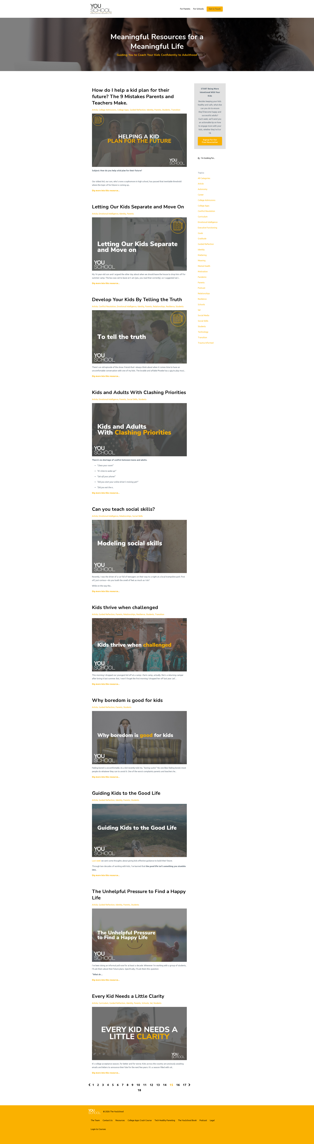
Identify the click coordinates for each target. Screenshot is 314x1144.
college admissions (107, 110)
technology (203, 332)
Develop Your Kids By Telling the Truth (137, 299)
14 (164, 1085)
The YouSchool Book (187, 1120)
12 (151, 1085)
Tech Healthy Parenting (165, 1120)
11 (145, 1085)
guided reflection (138, 110)
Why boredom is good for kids (127, 700)
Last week (96, 861)
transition (175, 110)
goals (200, 233)
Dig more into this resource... (106, 190)
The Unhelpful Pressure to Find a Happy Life (139, 894)
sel (151, 1003)
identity (150, 110)
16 (178, 1085)
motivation (203, 271)
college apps (123, 110)
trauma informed (206, 343)
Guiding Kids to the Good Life (126, 793)
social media (203, 315)
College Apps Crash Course (140, 1120)
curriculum (103, 1003)
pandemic (202, 277)
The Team (95, 1120)
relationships (159, 306)
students (166, 110)
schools (145, 1003)
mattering (202, 255)
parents (157, 110)
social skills (132, 399)
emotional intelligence (108, 214)
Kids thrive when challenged (125, 607)
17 (184, 1085)
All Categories (204, 178)
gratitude (202, 238)
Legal (212, 1120)
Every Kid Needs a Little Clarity (128, 996)
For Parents (185, 9)
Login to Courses (98, 1129)
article (95, 110)
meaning (201, 260)
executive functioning (207, 228)
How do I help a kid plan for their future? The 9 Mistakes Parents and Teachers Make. (133, 96)
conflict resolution (107, 306)
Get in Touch (215, 9)
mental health (204, 266)
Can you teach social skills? (123, 509)
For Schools (198, 9)
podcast (201, 288)
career (201, 195)
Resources (120, 1120)
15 (171, 1085)
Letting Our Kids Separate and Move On (138, 207)
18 (139, 1090)
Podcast (203, 1120)
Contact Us (108, 1120)
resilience (170, 306)
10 (138, 1085)
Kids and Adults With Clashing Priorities (139, 392)
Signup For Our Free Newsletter (210, 141)
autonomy (202, 189)
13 (158, 1085)
